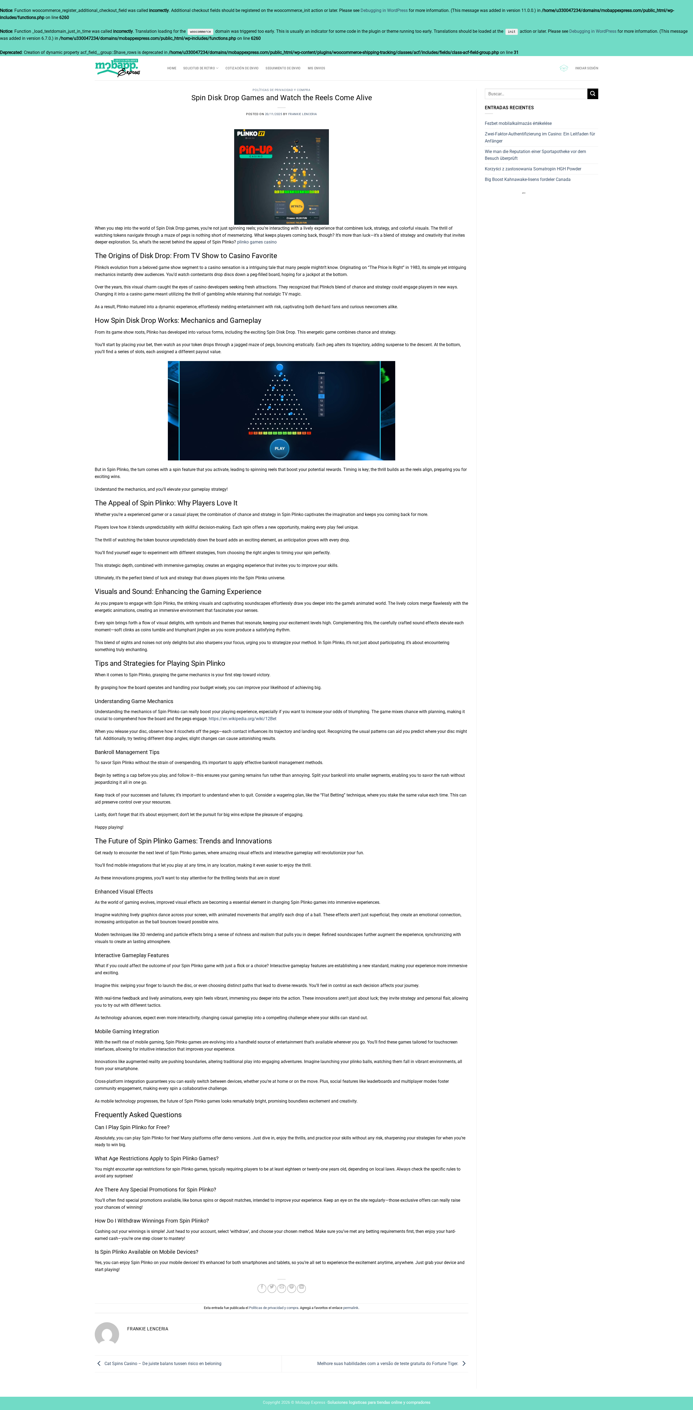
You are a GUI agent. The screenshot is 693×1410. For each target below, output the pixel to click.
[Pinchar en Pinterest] (291, 1288)
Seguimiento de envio (283, 68)
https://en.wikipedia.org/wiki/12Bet (242, 718)
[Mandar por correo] (281, 1288)
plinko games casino (257, 242)
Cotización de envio (242, 68)
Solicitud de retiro (199, 68)
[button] (564, 68)
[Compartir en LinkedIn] (301, 1288)
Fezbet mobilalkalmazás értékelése (518, 123)
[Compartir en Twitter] (271, 1288)
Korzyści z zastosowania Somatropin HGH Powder (533, 168)
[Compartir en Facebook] (261, 1288)
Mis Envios (316, 68)
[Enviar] (592, 94)
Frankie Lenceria (302, 114)
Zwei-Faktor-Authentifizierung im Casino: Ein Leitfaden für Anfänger (540, 137)
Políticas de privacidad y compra (281, 90)
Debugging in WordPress (384, 10)
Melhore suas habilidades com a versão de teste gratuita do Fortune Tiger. (388, 1363)
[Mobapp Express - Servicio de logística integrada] (127, 68)
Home (171, 68)
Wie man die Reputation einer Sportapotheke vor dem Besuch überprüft (535, 155)
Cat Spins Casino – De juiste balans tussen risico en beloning (162, 1363)
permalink (350, 1308)
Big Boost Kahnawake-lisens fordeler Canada (528, 179)
